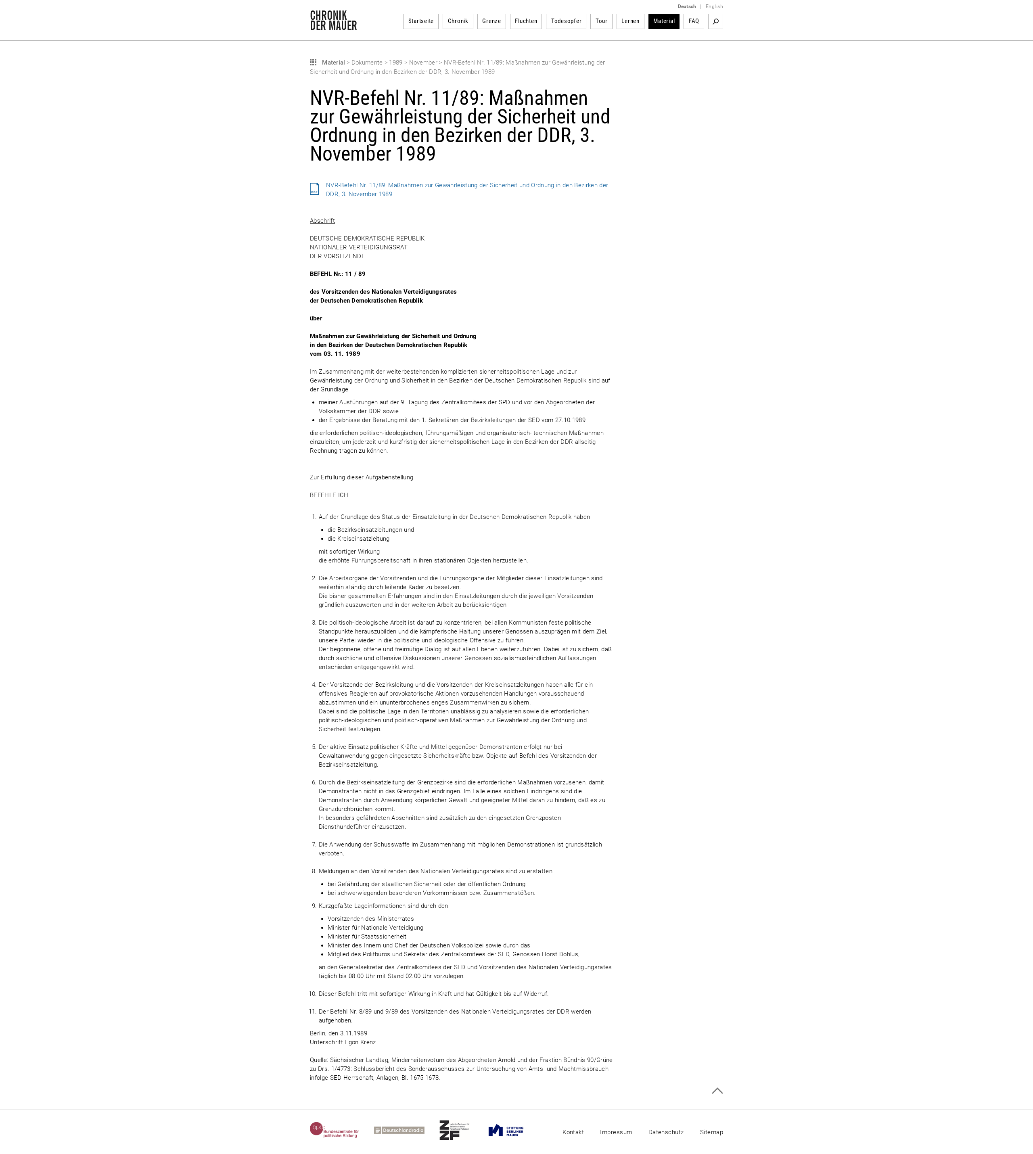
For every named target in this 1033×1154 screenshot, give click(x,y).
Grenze (491, 21)
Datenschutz (666, 1132)
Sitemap (711, 1132)
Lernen (630, 21)
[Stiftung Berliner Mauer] (513, 1130)
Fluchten (526, 21)
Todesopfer (566, 21)
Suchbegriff (715, 21)
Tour (602, 21)
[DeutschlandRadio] (406, 1130)
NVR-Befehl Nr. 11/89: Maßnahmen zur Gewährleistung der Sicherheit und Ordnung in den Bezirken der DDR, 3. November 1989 (467, 190)
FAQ (694, 21)
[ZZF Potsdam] (462, 1130)
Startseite (421, 21)
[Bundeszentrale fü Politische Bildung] (342, 1130)
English (714, 6)
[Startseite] (333, 25)
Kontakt (573, 1132)
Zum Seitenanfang (717, 1090)
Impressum (616, 1132)
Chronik (458, 21)
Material (664, 21)
